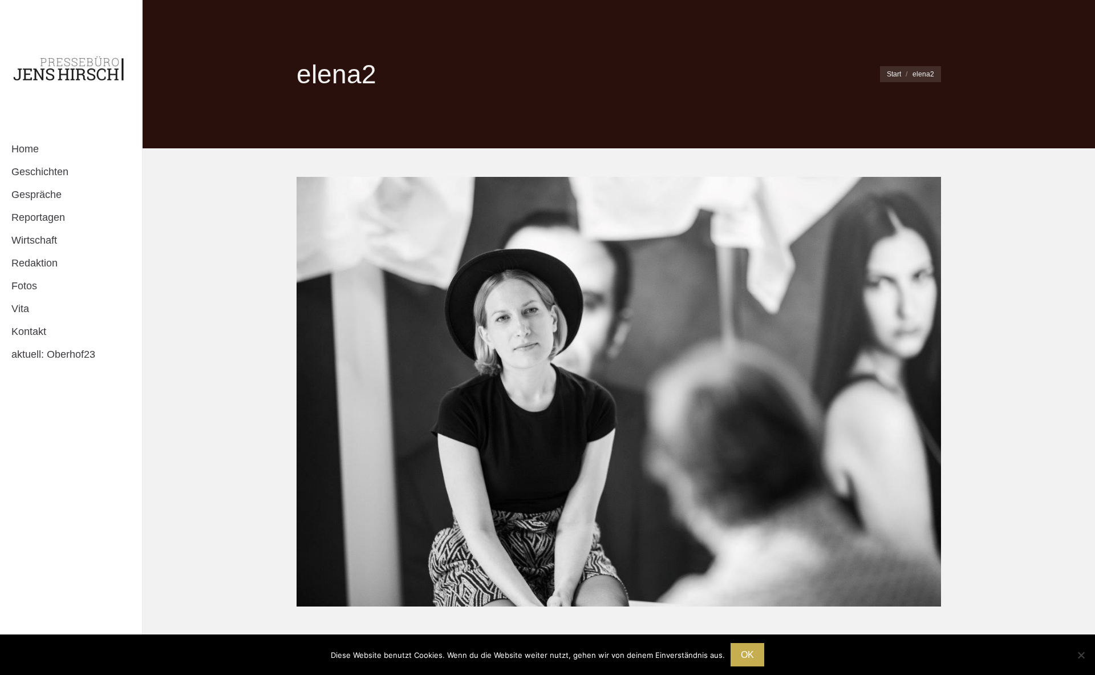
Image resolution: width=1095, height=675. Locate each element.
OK (747, 655)
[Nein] (1080, 655)
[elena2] (619, 392)
